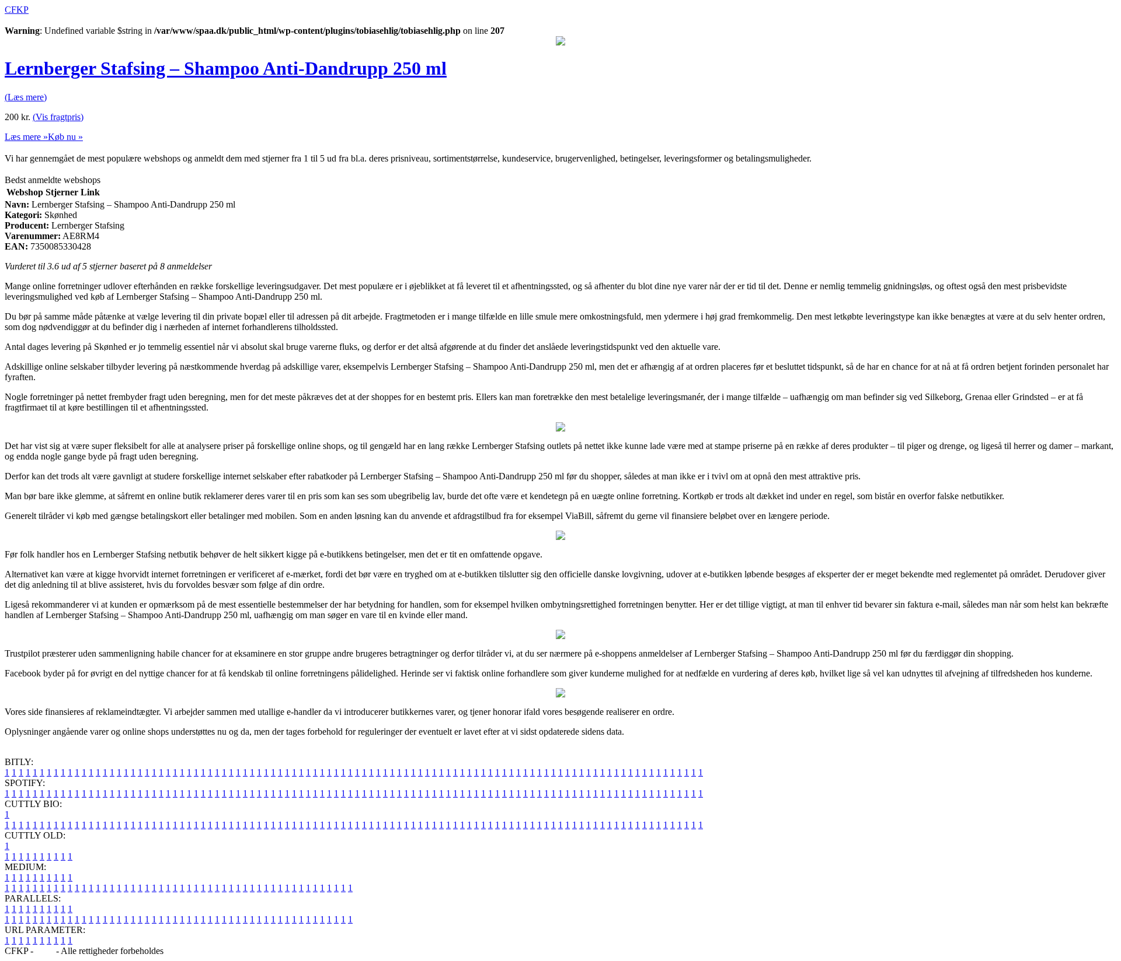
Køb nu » (65, 137)
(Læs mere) (26, 97)
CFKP (17, 10)
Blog (45, 951)
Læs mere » (26, 137)
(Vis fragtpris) (58, 117)
